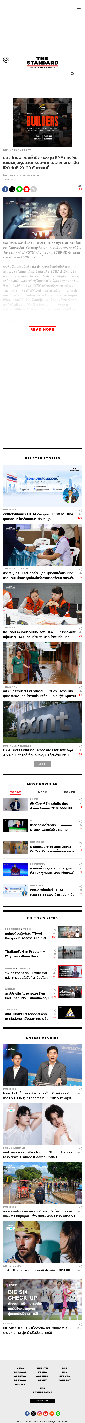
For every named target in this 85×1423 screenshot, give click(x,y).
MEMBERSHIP (42, 1400)
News (20, 1368)
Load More (42, 1342)
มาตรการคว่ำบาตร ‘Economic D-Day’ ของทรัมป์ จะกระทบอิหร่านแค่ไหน (51, 827)
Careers (42, 1376)
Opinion (20, 1376)
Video (42, 1372)
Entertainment (15, 1148)
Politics (10, 509)
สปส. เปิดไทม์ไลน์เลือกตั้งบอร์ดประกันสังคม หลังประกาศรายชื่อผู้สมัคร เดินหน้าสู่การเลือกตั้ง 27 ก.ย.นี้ (27, 1016)
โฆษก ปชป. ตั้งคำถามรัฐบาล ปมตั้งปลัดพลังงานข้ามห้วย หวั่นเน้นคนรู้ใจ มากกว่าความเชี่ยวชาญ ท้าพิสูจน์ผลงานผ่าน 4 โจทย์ (38, 1095)
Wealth (42, 1368)
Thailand (10, 568)
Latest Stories (42, 1037)
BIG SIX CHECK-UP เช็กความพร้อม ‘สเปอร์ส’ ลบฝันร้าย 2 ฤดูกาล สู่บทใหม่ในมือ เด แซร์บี (38, 1330)
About (42, 1380)
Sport (35, 799)
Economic (37, 864)
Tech (24, 568)
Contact (65, 1380)
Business (10, 150)
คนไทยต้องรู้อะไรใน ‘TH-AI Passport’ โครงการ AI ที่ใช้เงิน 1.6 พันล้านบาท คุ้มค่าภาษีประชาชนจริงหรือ (26, 935)
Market (25, 150)
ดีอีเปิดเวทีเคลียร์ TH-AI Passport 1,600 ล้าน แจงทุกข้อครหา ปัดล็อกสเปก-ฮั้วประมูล (38, 516)
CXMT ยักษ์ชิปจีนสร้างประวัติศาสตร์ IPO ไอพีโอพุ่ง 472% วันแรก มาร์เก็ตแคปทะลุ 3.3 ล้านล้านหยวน (38, 752)
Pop (64, 1368)
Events (64, 1376)
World (35, 820)
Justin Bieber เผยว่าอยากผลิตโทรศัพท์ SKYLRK (36, 1270)
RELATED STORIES (42, 458)
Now (64, 1372)
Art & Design (13, 1266)
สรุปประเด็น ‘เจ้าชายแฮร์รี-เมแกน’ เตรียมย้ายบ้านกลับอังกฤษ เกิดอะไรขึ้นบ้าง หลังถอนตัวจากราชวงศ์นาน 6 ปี (27, 995)
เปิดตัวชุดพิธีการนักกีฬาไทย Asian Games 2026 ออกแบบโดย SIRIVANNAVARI (51, 805)
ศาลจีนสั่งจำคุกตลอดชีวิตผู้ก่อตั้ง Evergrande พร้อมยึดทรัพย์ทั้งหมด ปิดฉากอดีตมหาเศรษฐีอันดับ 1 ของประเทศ (52, 870)
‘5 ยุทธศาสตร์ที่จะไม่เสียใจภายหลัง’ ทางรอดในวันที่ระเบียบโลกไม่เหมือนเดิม (26, 975)
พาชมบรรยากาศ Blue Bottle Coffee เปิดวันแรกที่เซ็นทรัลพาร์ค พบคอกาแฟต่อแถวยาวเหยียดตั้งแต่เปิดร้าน (52, 848)
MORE (42, 764)
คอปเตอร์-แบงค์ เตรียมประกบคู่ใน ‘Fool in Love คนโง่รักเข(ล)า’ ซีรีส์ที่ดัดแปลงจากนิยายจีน (38, 1154)
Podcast (20, 1372)
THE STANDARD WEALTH (23, 176)
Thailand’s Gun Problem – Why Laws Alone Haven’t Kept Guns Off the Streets (25, 953)
